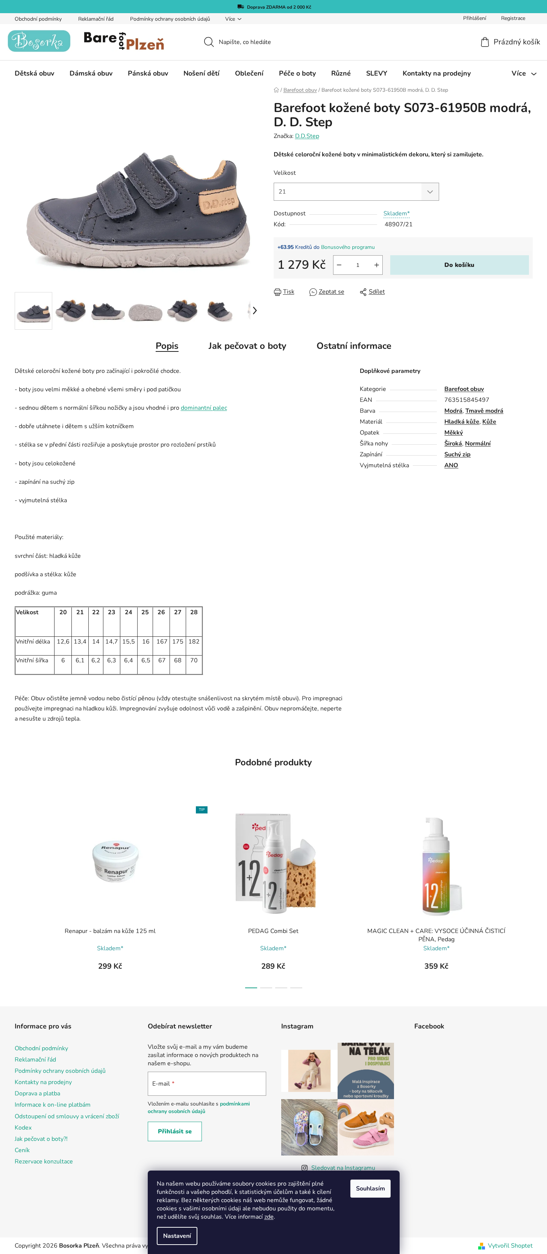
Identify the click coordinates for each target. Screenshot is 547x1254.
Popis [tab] (167, 346)
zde (269, 1217)
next (527, 895)
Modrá (453, 411)
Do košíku (459, 265)
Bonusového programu (348, 247)
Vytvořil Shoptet (510, 1246)
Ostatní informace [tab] (354, 346)
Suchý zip (457, 454)
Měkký (453, 433)
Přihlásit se (175, 1131)
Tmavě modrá (484, 411)
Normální (478, 443)
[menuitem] (34, 73)
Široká (453, 443)
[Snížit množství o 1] (339, 265)
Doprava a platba (37, 1093)
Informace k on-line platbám (53, 1105)
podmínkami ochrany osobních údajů (199, 1107)
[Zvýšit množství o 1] (376, 265)
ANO (451, 465)
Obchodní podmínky (38, 19)
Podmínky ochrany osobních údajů (170, 19)
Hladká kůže (461, 422)
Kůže (489, 422)
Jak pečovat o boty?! (41, 1139)
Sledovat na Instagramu (343, 1168)
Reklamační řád (96, 19)
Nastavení (177, 1236)
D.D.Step (307, 136)
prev (21, 895)
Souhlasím (370, 1188)
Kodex (23, 1128)
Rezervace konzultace (44, 1161)
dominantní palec (204, 408)
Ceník (22, 1150)
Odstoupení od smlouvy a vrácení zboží (67, 1116)
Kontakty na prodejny (43, 1082)
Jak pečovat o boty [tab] (247, 346)
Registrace (513, 18)
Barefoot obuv (464, 389)
